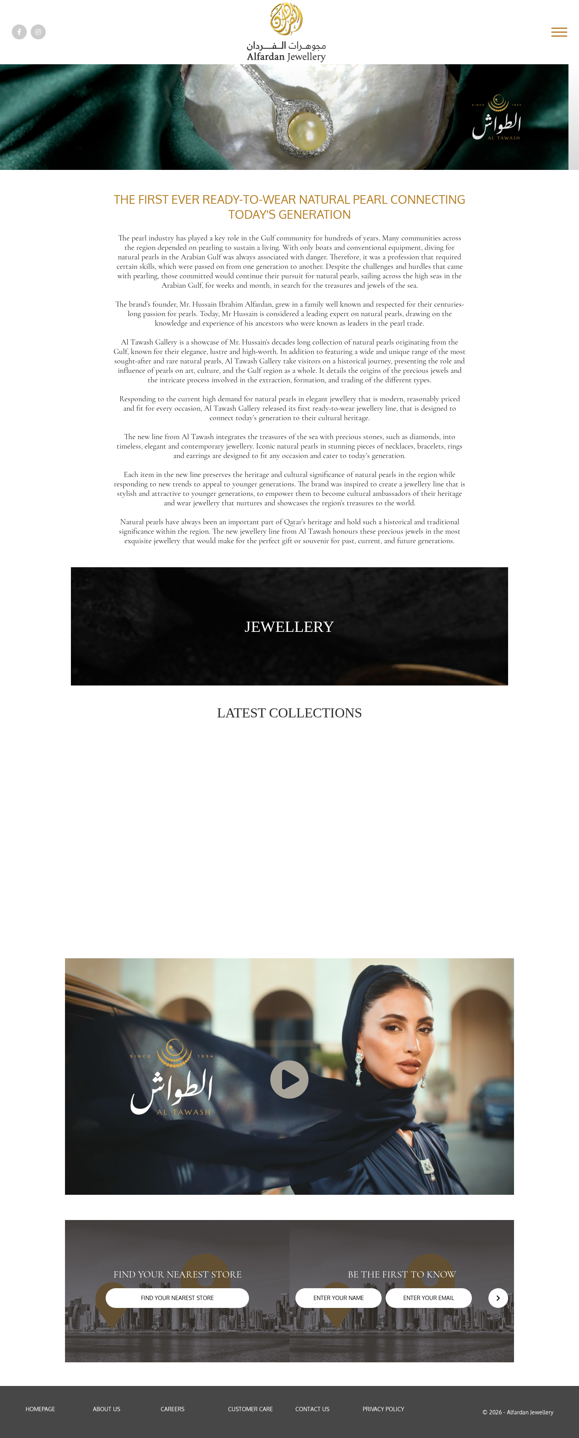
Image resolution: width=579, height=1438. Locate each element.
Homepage (40, 1409)
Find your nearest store (177, 1298)
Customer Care (250, 1409)
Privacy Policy (383, 1409)
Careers (172, 1409)
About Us (106, 1409)
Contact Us (312, 1409)
